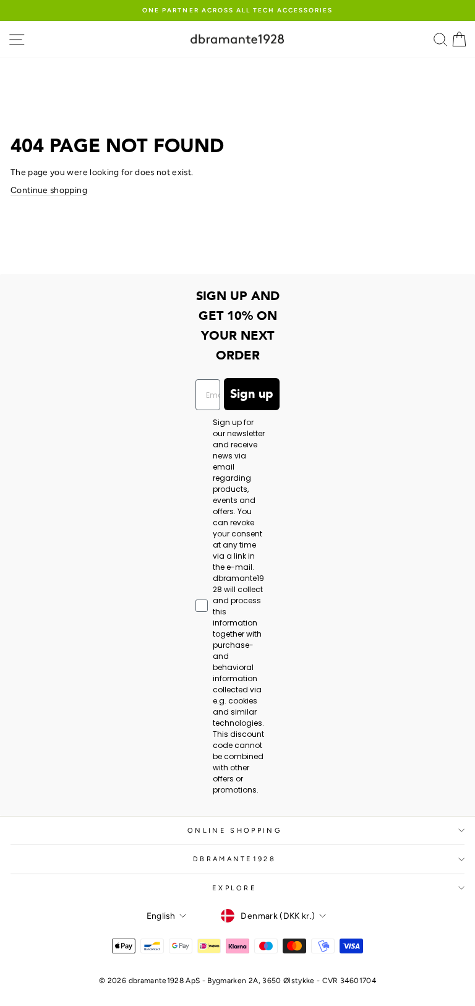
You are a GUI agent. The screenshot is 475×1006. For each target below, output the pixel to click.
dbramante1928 (234, 859)
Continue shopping (49, 190)
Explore (234, 888)
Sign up (251, 394)
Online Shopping (234, 831)
